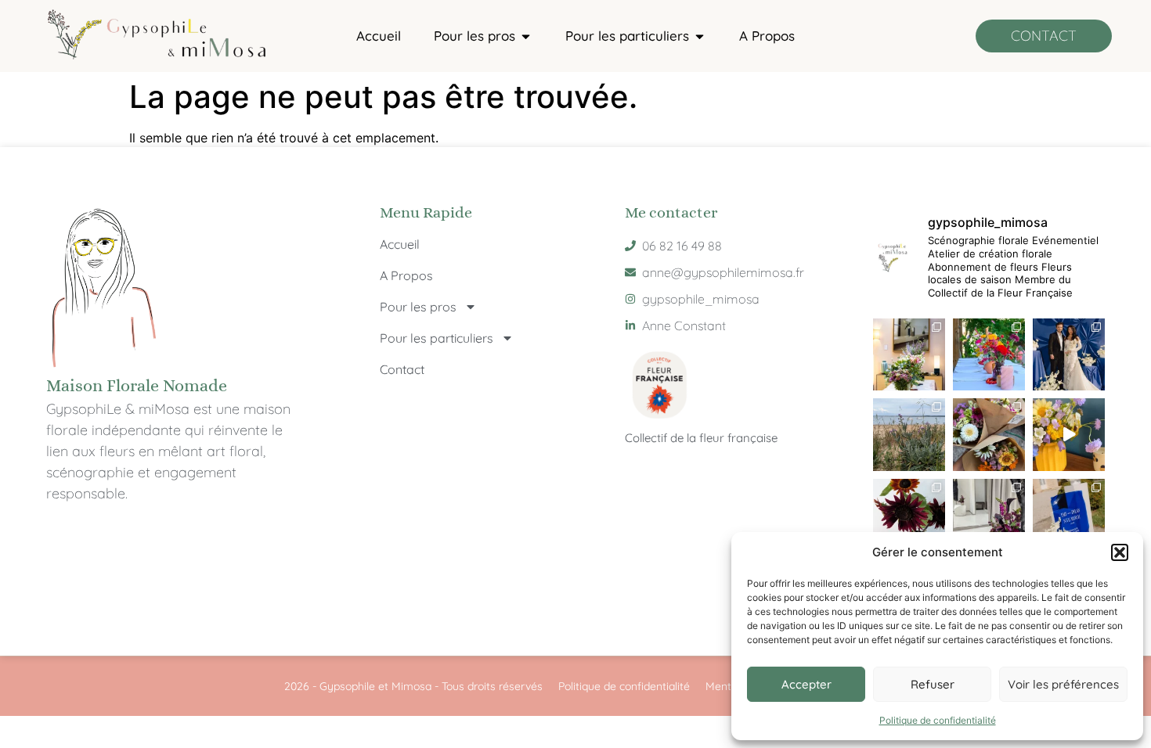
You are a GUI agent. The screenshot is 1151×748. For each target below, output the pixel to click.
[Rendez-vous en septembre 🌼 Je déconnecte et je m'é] (909, 434)
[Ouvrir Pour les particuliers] (699, 36)
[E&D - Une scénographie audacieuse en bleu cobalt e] (1069, 354)
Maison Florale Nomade (136, 385)
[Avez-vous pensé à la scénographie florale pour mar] (989, 515)
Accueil (400, 244)
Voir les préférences (1063, 684)
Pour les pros (418, 307)
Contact (402, 369)
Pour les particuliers (436, 338)
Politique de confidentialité (937, 720)
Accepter (806, 684)
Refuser (932, 684)
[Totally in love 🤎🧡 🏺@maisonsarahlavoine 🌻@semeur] (909, 515)
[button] (1120, 552)
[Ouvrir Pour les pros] (525, 36)
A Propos (406, 275)
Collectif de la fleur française (701, 437)
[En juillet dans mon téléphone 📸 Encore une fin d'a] (989, 434)
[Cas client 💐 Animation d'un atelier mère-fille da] (909, 354)
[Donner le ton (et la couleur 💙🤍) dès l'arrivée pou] (1069, 515)
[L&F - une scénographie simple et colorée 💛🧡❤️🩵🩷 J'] (989, 354)
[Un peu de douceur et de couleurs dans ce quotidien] (1069, 434)
